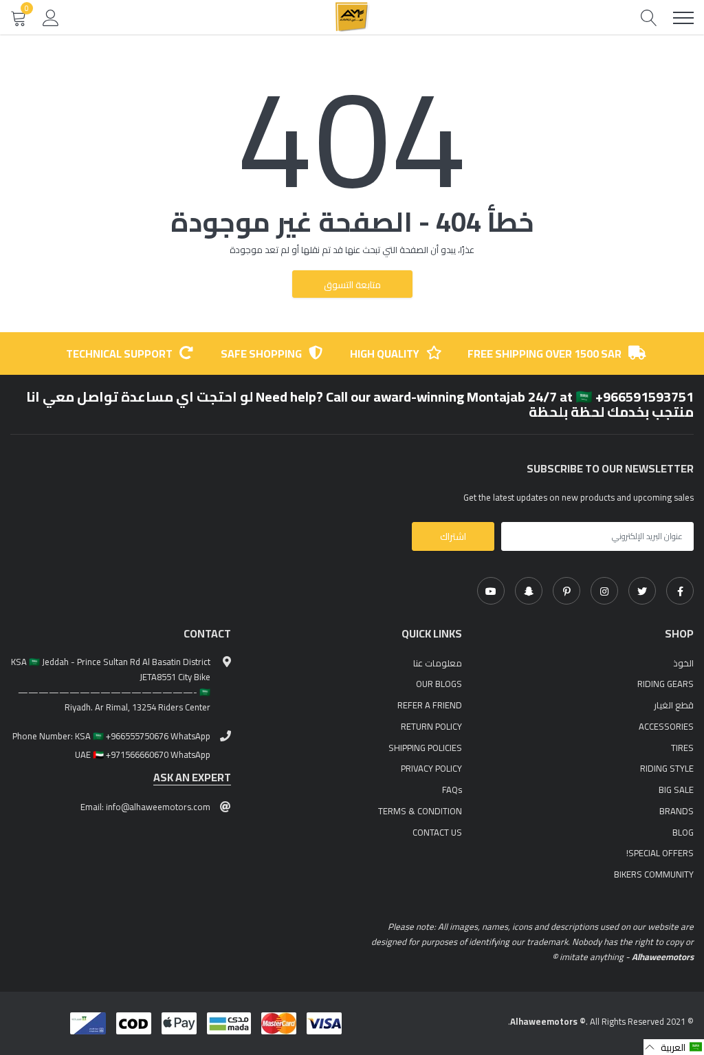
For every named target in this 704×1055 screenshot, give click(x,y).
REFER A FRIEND (429, 705)
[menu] (683, 18)
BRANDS (676, 810)
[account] (51, 17)
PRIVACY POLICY (431, 768)
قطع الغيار (674, 705)
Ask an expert (192, 777)
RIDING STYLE (667, 768)
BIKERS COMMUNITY (654, 874)
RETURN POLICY (431, 726)
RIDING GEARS (665, 683)
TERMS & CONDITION (420, 810)
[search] (649, 17)
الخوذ (683, 663)
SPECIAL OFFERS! (660, 852)
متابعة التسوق (352, 285)
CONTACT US (437, 832)
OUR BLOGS (439, 683)
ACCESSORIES (666, 726)
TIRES (682, 747)
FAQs (452, 789)
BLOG (683, 832)
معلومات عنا (437, 663)
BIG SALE (676, 789)
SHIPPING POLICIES (425, 747)
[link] (680, 591)
